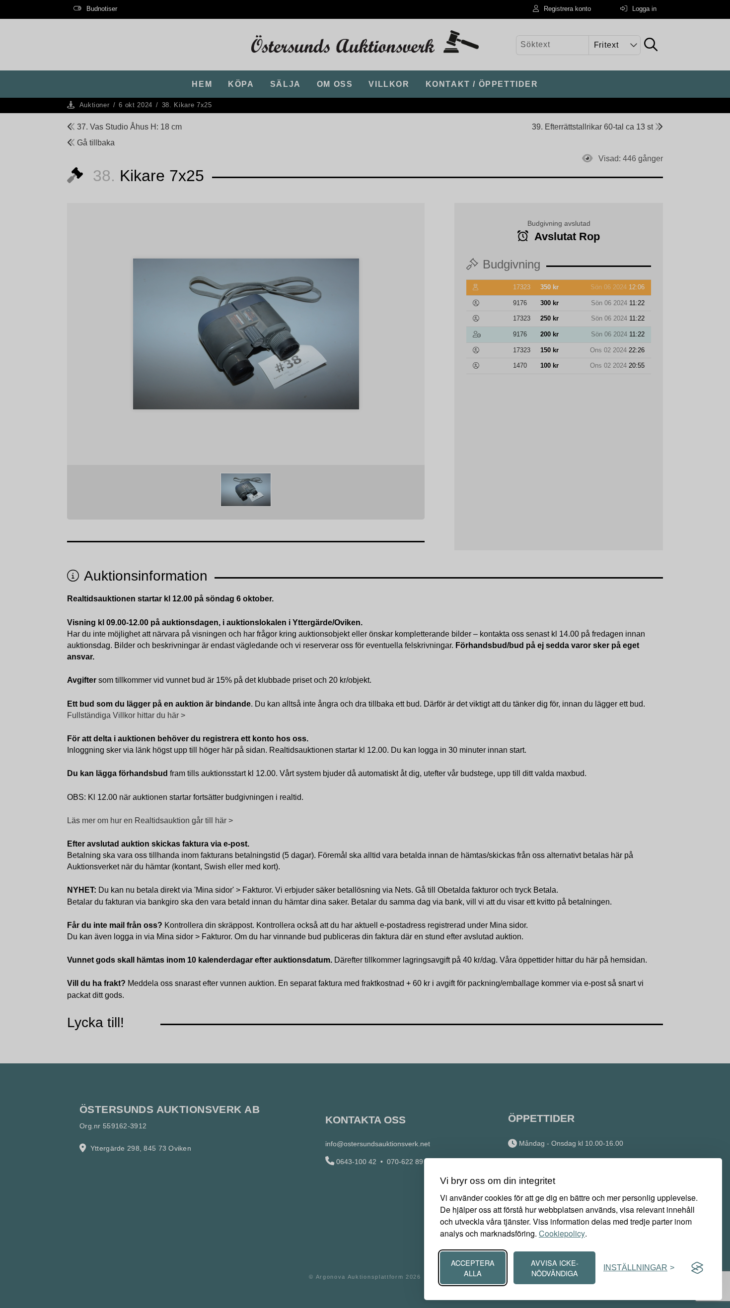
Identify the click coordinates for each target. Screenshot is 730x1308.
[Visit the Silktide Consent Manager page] (697, 1268)
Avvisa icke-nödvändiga (555, 1267)
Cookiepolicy (562, 1233)
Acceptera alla (473, 1267)
